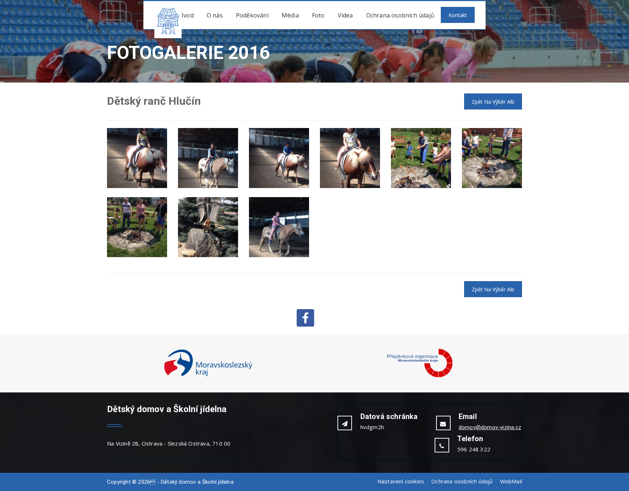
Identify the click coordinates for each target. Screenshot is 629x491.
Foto (318, 15)
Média (290, 15)
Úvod (186, 15)
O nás (215, 15)
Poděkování (252, 15)
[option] (208, 363)
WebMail (511, 481)
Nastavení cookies (400, 481)
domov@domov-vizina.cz (490, 427)
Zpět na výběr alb (493, 101)
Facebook (305, 318)
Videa (345, 15)
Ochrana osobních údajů (400, 15)
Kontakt (457, 15)
